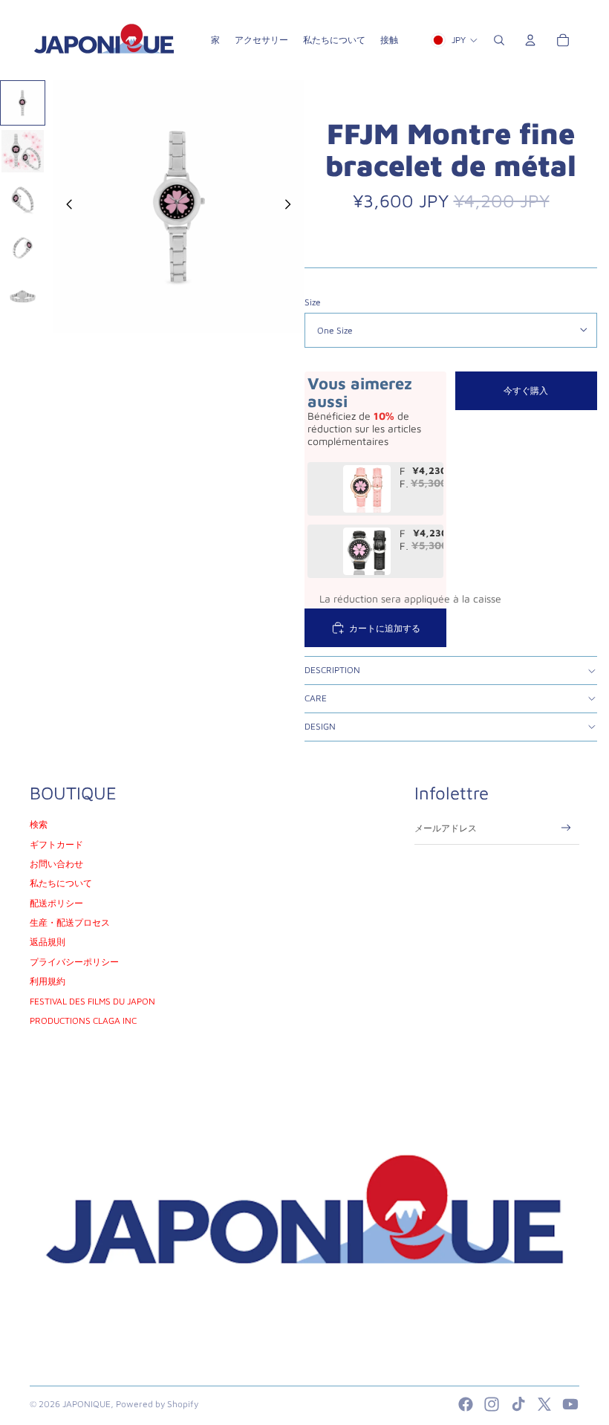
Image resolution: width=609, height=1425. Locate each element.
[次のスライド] (292, 206)
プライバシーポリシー (74, 961)
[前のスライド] (65, 206)
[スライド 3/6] (22, 199)
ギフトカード (56, 844)
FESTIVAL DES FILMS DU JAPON (92, 1001)
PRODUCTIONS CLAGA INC (83, 1020)
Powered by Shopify (157, 1403)
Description (332, 669)
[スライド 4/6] (22, 248)
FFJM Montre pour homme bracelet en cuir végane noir (404, 540)
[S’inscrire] (566, 828)
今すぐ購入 (526, 390)
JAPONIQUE (86, 1403)
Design (320, 726)
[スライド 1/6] (22, 103)
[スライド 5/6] (22, 296)
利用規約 (47, 981)
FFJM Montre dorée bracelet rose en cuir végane (404, 477)
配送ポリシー (56, 903)
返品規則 (47, 941)
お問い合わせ (56, 863)
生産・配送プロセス (70, 922)
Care (315, 698)
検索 (39, 824)
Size (312, 302)
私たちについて (61, 883)
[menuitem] (215, 40)
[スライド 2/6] (22, 151)
